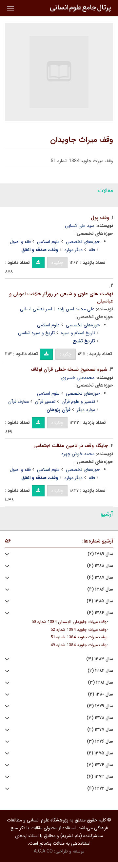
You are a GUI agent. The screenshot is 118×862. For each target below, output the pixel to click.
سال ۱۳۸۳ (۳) (99, 659)
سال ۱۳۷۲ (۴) (100, 788)
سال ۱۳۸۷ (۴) (100, 577)
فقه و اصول (20, 241)
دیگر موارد (73, 249)
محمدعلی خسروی (77, 377)
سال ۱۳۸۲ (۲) (100, 670)
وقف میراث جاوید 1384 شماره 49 (78, 645)
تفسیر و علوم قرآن (78, 401)
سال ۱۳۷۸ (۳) (100, 718)
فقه (92, 249)
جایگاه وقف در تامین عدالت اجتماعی (70, 446)
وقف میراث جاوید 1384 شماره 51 (78, 637)
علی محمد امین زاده (76, 309)
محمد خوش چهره (78, 453)
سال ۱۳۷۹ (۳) (100, 706)
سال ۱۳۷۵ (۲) (100, 753)
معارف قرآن (18, 401)
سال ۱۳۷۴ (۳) (100, 765)
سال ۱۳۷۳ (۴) (100, 776)
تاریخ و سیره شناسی (36, 332)
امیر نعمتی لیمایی (36, 309)
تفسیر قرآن (45, 401)
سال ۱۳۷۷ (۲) (100, 729)
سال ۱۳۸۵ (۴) (100, 601)
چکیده (57, 262)
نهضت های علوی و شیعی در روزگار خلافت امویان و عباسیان (61, 297)
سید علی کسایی (79, 225)
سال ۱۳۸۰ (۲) (100, 694)
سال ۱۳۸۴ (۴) (100, 613)
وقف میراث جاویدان (81, 140)
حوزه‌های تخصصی (83, 241)
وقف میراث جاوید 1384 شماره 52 (78, 630)
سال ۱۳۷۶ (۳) (100, 741)
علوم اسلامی (48, 241)
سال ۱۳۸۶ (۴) (100, 589)
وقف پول (100, 218)
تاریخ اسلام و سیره (78, 332)
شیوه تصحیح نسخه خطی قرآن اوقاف (69, 369)
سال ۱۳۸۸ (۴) (100, 565)
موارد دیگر (86, 409)
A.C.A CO (43, 851)
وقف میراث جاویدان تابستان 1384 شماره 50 (69, 622)
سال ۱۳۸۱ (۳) (100, 682)
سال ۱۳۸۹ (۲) (100, 554)
